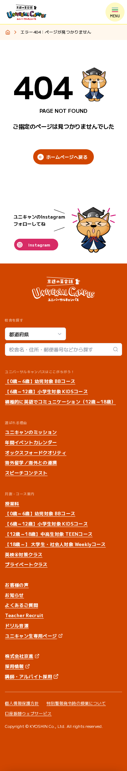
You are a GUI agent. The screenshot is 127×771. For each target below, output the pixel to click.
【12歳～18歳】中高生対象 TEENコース (48, 534)
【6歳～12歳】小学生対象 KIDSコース (46, 391)
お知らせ (14, 595)
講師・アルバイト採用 (28, 676)
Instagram (39, 245)
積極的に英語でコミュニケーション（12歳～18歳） (60, 401)
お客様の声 (17, 584)
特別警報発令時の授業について (76, 703)
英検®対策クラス (23, 554)
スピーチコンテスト (26, 472)
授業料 (12, 503)
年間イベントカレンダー (31, 442)
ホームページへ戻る (66, 156)
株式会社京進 (19, 656)
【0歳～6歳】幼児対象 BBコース (40, 381)
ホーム (7, 32)
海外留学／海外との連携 (31, 462)
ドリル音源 (17, 625)
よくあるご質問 (21, 605)
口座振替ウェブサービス (28, 713)
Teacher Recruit (24, 615)
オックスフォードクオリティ (35, 452)
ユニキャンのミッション (31, 432)
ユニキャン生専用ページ (31, 635)
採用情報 (14, 666)
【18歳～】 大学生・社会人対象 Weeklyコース (55, 544)
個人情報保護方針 (22, 703)
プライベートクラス (26, 564)
